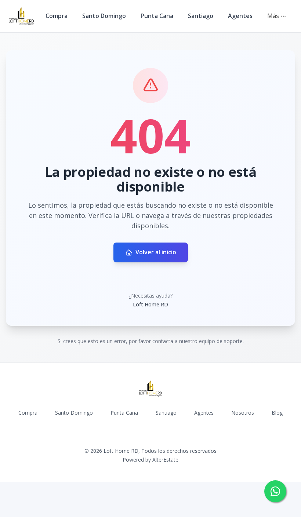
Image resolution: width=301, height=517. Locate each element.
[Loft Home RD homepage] (21, 16)
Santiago (200, 16)
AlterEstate (165, 459)
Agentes (240, 16)
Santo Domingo (104, 16)
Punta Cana (157, 16)
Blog (277, 412)
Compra (57, 16)
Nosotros (242, 412)
